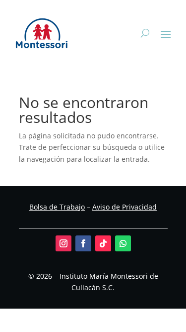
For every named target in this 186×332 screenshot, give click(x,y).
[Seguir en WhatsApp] (123, 243)
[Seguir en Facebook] (83, 243)
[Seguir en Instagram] (63, 243)
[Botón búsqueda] (145, 33)
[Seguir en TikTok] (103, 243)
